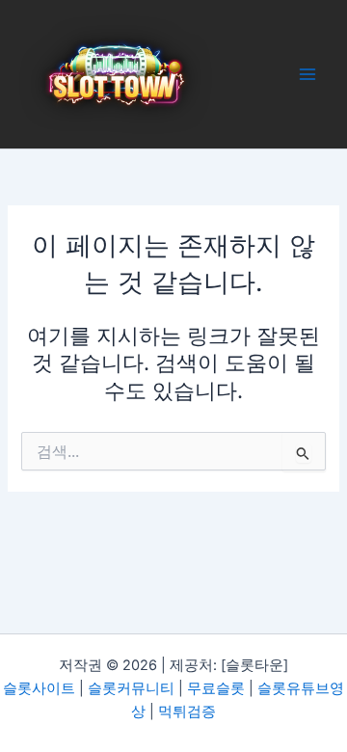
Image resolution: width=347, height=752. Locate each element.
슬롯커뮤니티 (131, 688)
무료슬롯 (216, 688)
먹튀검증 (187, 711)
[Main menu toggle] (307, 74)
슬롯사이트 (39, 688)
